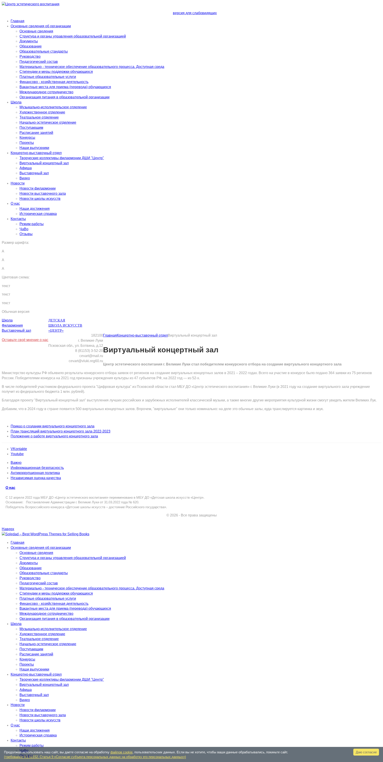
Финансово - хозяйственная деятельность (54, 82)
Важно (16, 462)
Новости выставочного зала (43, 193)
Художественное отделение (42, 112)
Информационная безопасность (37, 468)
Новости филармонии (38, 188)
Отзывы (26, 234)
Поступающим (31, 127)
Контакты (18, 219)
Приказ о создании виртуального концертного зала (52, 426)
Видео (25, 178)
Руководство (30, 56)
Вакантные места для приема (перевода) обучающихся (65, 87)
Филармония (12, 325)
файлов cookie (121, 752)
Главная (17, 21)
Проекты (27, 143)
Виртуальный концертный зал (44, 163)
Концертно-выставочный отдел (36, 153)
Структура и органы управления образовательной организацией (73, 36)
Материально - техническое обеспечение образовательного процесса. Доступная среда (92, 67)
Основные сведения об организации (41, 26)
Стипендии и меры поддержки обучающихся (56, 71)
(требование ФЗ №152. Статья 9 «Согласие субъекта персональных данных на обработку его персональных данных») (95, 757)
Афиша (26, 168)
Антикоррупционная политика (35, 473)
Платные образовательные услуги (48, 77)
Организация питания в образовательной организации (64, 97)
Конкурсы (27, 137)
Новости (18, 183)
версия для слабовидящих (195, 13)
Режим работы (32, 224)
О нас (15, 203)
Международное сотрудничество (46, 92)
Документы (29, 41)
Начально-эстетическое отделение (48, 122)
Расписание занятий (36, 133)
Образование (31, 46)
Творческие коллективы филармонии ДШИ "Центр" (62, 158)
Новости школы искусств (40, 198)
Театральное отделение (39, 117)
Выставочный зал (34, 173)
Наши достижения (35, 208)
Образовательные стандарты (44, 51)
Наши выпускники (34, 148)
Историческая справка (38, 214)
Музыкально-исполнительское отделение (53, 107)
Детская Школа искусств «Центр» (65, 325)
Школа (16, 102)
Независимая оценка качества (36, 478)
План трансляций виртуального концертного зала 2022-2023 (60, 431)
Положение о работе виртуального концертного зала (54, 436)
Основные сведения (36, 31)
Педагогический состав (39, 62)
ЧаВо (24, 229)
